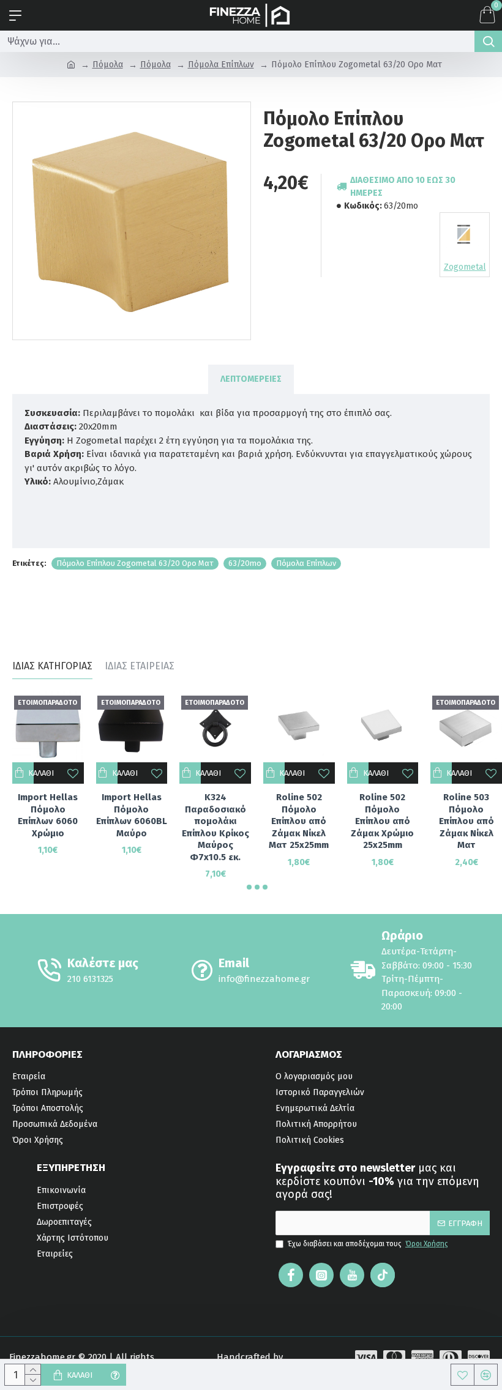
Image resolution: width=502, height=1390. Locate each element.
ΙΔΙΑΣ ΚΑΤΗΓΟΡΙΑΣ (52, 666)
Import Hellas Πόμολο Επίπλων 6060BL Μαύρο (131, 815)
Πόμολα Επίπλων (221, 64)
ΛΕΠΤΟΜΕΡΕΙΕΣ (251, 379)
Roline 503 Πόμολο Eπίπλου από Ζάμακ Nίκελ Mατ (466, 821)
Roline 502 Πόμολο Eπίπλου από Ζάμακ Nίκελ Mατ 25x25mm (299, 821)
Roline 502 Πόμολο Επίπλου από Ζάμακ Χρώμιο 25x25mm (382, 821)
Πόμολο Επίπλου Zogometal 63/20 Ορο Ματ (135, 563)
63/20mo (244, 563)
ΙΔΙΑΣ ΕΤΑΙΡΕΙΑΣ (139, 666)
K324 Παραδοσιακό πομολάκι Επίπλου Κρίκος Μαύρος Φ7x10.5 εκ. (215, 827)
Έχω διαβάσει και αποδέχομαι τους (368, 1243)
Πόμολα (107, 64)
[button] (249, 887)
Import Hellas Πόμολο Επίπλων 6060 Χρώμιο (48, 815)
